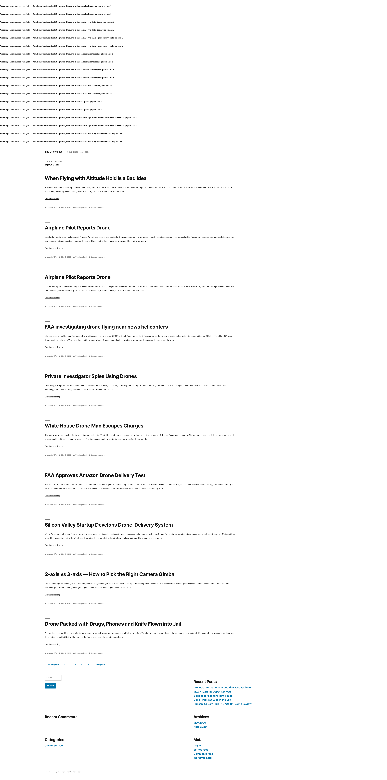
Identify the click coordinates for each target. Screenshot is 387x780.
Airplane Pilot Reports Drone (78, 228)
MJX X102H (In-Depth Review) (212, 691)
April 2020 (200, 726)
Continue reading (54, 198)
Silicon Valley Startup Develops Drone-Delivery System (109, 525)
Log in (197, 745)
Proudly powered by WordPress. (69, 772)
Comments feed (203, 753)
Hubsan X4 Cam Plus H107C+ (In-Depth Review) (223, 703)
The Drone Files (53, 151)
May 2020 (200, 722)
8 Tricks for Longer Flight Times (213, 695)
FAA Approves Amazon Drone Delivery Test (95, 475)
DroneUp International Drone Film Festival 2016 (222, 687)
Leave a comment (98, 208)
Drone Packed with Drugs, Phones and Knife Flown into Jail (113, 624)
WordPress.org (203, 757)
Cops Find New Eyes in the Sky (212, 699)
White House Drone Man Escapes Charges (94, 426)
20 (89, 664)
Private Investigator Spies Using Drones (91, 376)
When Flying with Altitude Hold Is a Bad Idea (96, 178)
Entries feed (201, 749)
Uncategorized (81, 208)
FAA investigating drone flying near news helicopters (106, 327)
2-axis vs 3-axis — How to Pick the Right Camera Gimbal (110, 574)
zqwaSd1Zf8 (52, 208)
